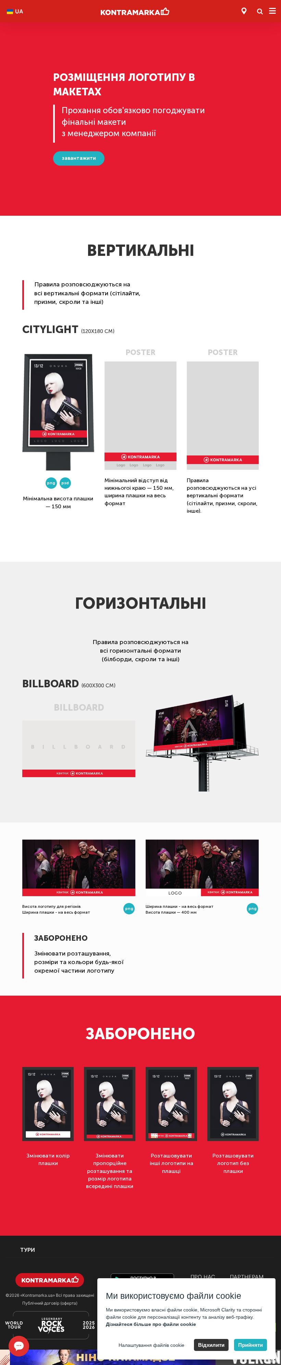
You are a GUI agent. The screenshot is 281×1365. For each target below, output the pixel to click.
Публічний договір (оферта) (49, 1303)
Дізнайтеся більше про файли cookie (151, 1324)
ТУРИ (27, 1249)
